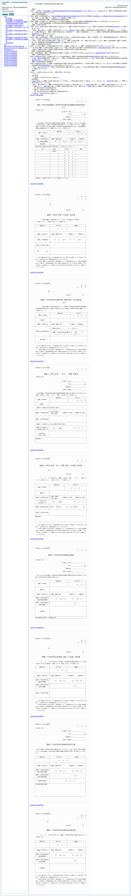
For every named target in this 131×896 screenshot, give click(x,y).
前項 (39, 30)
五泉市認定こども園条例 (109, 16)
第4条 (34, 81)
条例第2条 (72, 30)
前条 (41, 26)
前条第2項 (38, 63)
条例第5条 (38, 56)
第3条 (108, 81)
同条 (45, 86)
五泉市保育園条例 (65, 16)
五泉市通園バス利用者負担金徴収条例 (70, 11)
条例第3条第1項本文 (104, 47)
